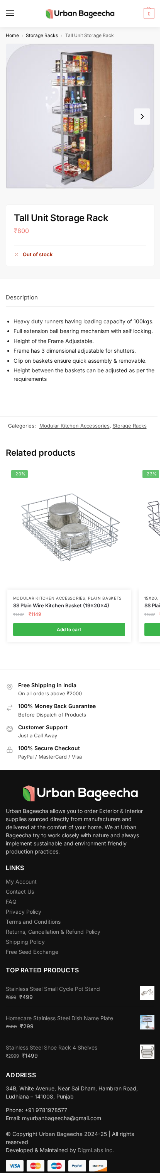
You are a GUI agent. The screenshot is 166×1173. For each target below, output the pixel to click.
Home (12, 35)
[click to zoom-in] (80, 116)
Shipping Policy (25, 941)
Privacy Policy (23, 911)
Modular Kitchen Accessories (74, 426)
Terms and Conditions (33, 921)
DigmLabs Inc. (96, 1150)
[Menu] (17, 13)
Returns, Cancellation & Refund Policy (53, 931)
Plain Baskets (105, 598)
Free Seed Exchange (32, 951)
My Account (21, 881)
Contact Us (20, 891)
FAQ (11, 901)
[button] (148, 13)
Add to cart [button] (69, 629)
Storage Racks (42, 35)
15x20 (150, 598)
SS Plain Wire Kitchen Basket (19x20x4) (61, 605)
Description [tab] (22, 297)
